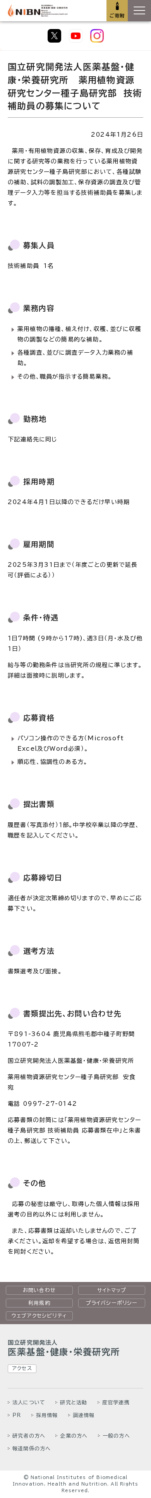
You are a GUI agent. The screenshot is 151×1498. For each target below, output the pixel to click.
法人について (28, 1402)
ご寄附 (117, 15)
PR (16, 1415)
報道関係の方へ (31, 1448)
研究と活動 (73, 1402)
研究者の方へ (28, 1435)
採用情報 (47, 1415)
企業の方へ (74, 1435)
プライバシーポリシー (112, 1303)
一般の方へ (116, 1435)
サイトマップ (112, 1290)
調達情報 (84, 1415)
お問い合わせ (39, 1290)
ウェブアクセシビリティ (39, 1315)
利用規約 (39, 1303)
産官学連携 (116, 1402)
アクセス (22, 1368)
